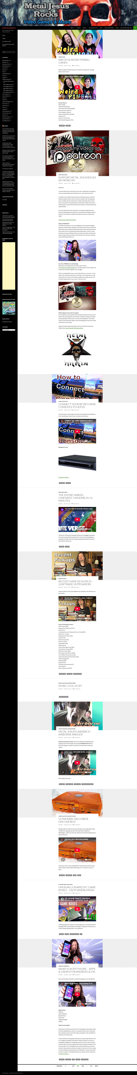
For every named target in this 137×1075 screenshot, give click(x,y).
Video (61, 65)
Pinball (68, 125)
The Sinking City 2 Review (7, 168)
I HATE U (4, 99)
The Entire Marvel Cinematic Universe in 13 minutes (75, 497)
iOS (73, 1059)
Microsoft (69, 875)
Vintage (4, 109)
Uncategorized (5, 120)
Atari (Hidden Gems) (7, 90)
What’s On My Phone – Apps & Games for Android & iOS (77, 970)
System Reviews (5, 73)
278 (73, 1066)
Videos (84, 27)
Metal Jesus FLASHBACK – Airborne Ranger (75, 733)
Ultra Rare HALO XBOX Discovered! (73, 820)
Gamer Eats (4, 105)
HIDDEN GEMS (62, 57)
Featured (62, 125)
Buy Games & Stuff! (93, 27)
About (71, 27)
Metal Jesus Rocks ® (8, 28)
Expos (101, 27)
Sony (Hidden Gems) (7, 86)
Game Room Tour (6, 64)
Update (3, 77)
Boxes (66, 934)
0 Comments (76, 65)
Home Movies (69, 784)
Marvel (61, 546)
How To (68, 483)
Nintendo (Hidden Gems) (8, 81)
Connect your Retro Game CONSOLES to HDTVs (77, 405)
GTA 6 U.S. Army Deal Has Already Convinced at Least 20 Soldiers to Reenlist (8, 190)
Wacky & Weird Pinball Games (74, 61)
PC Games (61, 884)
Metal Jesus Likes (63, 174)
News (3, 71)
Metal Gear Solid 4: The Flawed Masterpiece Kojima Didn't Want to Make (8, 152)
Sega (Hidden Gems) (7, 88)
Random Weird (72, 683)
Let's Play (4, 68)
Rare (75, 875)
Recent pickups (77, 673)
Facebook (4, 204)
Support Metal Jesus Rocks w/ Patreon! (77, 179)
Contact (79, 27)
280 (83, 1066)
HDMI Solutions (5, 66)
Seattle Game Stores (109, 27)
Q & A (3, 97)
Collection (62, 673)
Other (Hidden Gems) (7, 92)
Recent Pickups (63, 578)
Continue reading (64, 477)
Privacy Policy (5, 1073)
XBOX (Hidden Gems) (7, 84)
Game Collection (63, 401)
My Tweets (4, 199)
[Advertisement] (8, 266)
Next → (97, 1066)
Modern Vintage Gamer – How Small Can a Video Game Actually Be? (8, 229)
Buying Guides (5, 60)
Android (62, 1059)
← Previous (58, 1066)
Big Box (61, 934)
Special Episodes (63, 728)
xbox (79, 875)
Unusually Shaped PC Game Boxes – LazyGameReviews (77, 889)
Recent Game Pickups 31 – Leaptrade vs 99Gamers (76, 583)
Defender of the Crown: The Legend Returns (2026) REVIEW (8, 224)
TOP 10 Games (5, 94)
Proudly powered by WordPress (16, 1073)
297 (91, 1066)
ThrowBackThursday (87, 784)
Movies (67, 546)
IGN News (6, 125)
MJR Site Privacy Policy (7, 321)
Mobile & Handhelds (64, 966)
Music (3, 107)
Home (117, 27)
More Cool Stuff (70, 685)
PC (81, 934)
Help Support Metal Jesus (126, 27)
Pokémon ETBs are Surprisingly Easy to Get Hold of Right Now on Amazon (8, 164)
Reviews (4, 115)
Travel (3, 75)
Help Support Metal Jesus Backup (8, 45)
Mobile (78, 1059)
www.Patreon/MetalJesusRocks (67, 220)
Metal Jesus (77, 784)
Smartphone (85, 1059)
